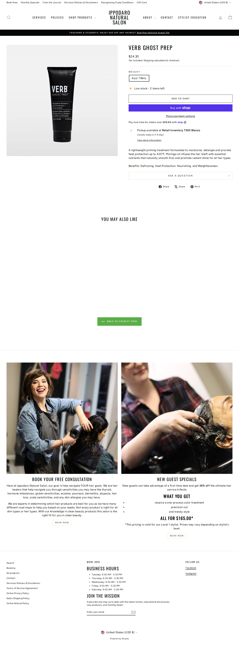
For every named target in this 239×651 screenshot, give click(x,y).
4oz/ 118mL (139, 78)
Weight (134, 71)
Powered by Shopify (119, 638)
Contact (167, 17)
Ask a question (180, 175)
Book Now (12, 2)
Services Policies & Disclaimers (81, 2)
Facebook (191, 568)
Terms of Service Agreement (22, 588)
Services (39, 17)
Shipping (148, 60)
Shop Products (81, 17)
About (148, 17)
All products (13, 573)
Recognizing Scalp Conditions (117, 2)
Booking (11, 568)
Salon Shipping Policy (18, 598)
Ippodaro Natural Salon (119, 17)
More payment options (180, 116)
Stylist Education (192, 17)
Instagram (191, 573)
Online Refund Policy (18, 603)
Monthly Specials (30, 2)
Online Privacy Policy (18, 593)
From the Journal (52, 2)
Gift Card (142, 2)
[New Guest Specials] (176, 418)
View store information (149, 140)
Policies (57, 17)
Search (10, 563)
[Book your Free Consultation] (62, 418)
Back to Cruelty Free (121, 321)
